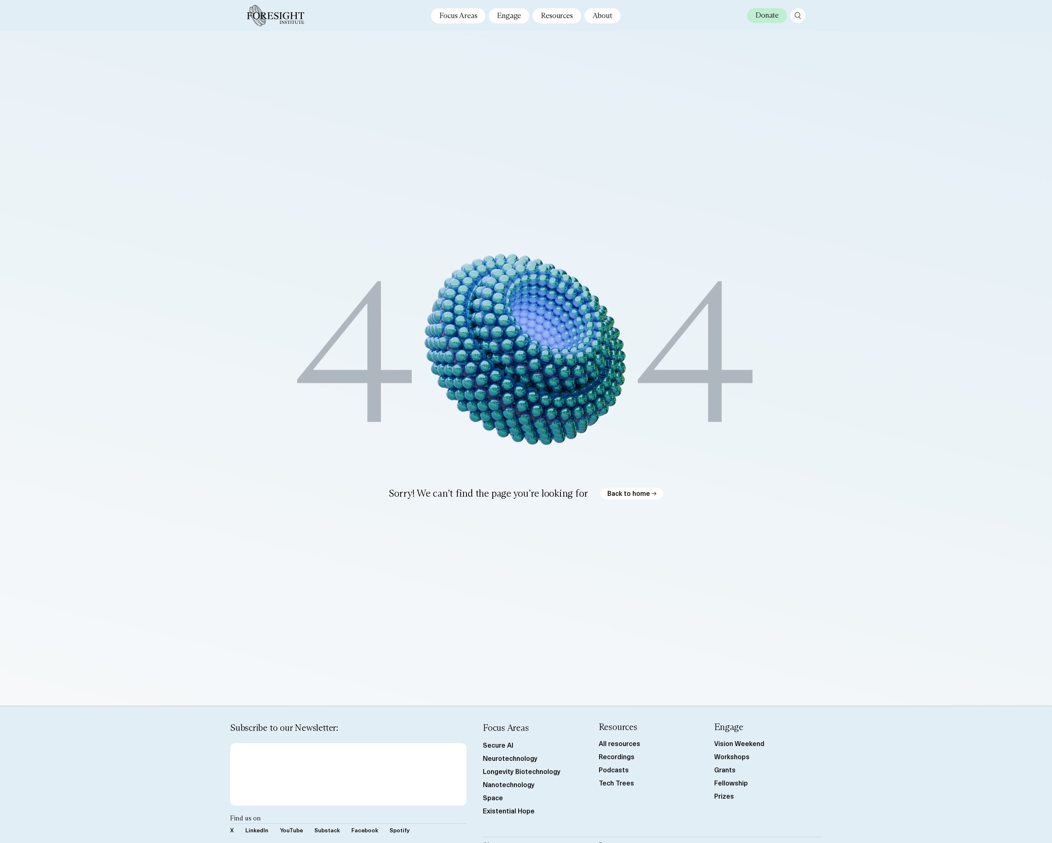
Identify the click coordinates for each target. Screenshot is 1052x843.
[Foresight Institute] (276, 15)
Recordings (616, 756)
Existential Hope (509, 810)
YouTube (291, 830)
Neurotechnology (510, 758)
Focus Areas (458, 15)
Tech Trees (616, 783)
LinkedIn (256, 830)
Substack (327, 830)
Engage (509, 15)
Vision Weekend (739, 743)
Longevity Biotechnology (522, 771)
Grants (725, 769)
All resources (619, 743)
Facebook (364, 830)
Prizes (724, 796)
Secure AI (498, 745)
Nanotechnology (509, 784)
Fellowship (731, 783)
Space (493, 797)
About (602, 15)
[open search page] (797, 15)
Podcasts (614, 769)
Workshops (732, 756)
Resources (556, 15)
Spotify (400, 830)
